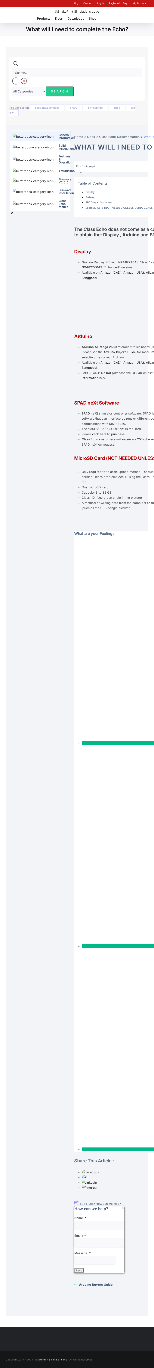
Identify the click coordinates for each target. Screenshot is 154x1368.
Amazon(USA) (133, 272)
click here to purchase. (109, 434)
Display (90, 192)
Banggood (89, 278)
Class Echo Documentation (119, 137)
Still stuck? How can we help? (100, 1203)
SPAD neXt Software (98, 202)
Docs (91, 137)
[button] (111, 19)
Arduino (90, 197)
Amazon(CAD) (111, 272)
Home (78, 137)
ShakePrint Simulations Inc (51, 1359)
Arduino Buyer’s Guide (120, 352)
